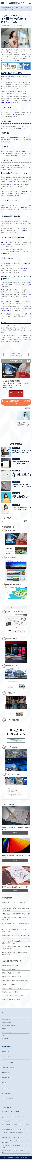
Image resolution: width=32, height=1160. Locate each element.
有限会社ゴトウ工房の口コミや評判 (11, 976)
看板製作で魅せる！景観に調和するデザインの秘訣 (15, 887)
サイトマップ (5, 1038)
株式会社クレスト (6, 1082)
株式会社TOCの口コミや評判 (10, 992)
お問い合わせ (5, 1035)
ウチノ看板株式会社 (6, 1093)
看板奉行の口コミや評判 (8, 984)
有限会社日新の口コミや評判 (10, 965)
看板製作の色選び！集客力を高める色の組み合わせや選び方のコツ (16, 909)
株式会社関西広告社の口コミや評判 (11, 988)
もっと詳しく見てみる (16, 393)
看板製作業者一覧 (6, 1019)
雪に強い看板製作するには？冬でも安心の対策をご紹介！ (16, 924)
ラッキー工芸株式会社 (7, 1088)
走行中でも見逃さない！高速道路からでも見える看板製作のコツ (16, 918)
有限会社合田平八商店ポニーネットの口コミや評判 (16, 980)
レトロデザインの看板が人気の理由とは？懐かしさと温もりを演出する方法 (16, 942)
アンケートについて (6, 1032)
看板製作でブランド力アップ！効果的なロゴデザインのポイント (16, 903)
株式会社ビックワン (6, 1077)
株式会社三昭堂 (5, 1051)
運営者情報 (4, 1028)
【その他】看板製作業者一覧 (8, 1025)
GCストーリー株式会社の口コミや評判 (12, 996)
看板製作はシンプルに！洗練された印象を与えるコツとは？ (16, 936)
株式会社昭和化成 (6, 1072)
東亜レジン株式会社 (6, 1057)
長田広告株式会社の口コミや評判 (11, 973)
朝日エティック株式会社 (7, 1062)
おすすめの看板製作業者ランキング (16, 1157)
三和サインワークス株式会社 (8, 1067)
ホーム (3, 1016)
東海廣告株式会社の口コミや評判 (11, 969)
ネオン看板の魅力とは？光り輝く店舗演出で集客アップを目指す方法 (16, 948)
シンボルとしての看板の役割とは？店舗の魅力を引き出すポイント (16, 930)
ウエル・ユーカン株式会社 (8, 1098)
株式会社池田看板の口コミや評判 (11, 999)
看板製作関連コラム (6, 1022)
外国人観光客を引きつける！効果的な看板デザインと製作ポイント (16, 953)
